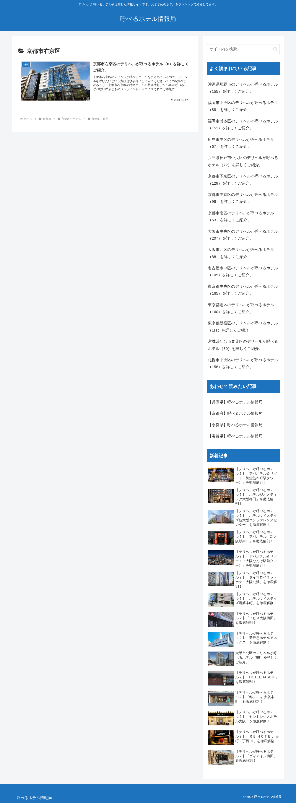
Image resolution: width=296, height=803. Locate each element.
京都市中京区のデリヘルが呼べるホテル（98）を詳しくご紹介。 (243, 198)
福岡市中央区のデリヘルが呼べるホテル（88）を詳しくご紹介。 (243, 106)
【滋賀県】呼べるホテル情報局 (235, 436)
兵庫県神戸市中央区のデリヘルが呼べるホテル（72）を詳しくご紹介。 (243, 161)
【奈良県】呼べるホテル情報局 (235, 425)
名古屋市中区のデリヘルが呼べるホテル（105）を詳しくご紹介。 (243, 271)
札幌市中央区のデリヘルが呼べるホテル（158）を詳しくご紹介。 (243, 363)
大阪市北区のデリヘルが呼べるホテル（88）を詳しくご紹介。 (241, 253)
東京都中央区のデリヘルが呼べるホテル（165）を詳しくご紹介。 (243, 290)
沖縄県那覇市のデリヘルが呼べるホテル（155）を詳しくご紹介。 (243, 87)
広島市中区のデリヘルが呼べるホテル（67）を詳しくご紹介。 (241, 143)
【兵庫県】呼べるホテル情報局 (235, 402)
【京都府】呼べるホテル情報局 (235, 413)
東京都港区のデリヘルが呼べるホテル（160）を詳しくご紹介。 (241, 308)
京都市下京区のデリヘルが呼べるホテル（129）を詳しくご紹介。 (243, 179)
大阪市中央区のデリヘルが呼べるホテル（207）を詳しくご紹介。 (243, 235)
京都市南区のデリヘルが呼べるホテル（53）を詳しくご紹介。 (241, 216)
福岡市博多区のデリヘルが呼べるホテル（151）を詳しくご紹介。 (243, 124)
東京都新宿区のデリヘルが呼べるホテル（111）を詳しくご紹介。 (243, 326)
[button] (275, 49)
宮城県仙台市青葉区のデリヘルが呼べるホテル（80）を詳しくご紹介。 (243, 345)
